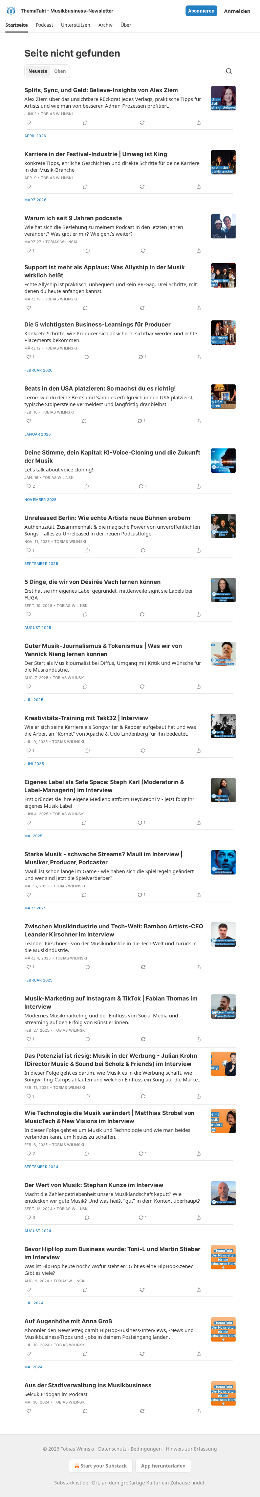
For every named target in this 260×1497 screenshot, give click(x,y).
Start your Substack (104, 1465)
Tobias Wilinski (57, 113)
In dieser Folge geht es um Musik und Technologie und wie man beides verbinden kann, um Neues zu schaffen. (107, 1133)
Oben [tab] (60, 71)
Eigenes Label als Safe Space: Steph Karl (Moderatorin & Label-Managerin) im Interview (104, 786)
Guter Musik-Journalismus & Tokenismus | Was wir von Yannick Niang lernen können (103, 649)
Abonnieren (201, 11)
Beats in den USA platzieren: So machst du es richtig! (100, 388)
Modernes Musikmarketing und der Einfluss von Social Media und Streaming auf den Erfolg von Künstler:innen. (101, 1019)
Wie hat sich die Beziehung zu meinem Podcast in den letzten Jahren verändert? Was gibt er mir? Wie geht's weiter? (103, 230)
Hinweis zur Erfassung (191, 1449)
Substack (64, 1482)
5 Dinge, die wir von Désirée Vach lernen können (92, 581)
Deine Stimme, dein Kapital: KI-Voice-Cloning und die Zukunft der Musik (112, 456)
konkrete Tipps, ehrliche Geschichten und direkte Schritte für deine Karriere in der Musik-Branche (111, 166)
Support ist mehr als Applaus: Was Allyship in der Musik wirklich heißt (104, 271)
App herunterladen (163, 1465)
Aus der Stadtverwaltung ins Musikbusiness (88, 1385)
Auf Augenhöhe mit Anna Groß (68, 1321)
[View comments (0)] (85, 123)
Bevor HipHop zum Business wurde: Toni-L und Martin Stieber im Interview (112, 1253)
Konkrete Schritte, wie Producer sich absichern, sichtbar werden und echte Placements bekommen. (110, 336)
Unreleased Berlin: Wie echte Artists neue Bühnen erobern (107, 517)
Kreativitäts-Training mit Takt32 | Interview (86, 718)
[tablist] (47, 71)
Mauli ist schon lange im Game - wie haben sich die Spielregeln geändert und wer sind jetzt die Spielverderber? (109, 874)
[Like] (28, 123)
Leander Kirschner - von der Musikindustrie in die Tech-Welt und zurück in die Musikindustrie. (110, 946)
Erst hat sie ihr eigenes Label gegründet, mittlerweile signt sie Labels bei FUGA (108, 594)
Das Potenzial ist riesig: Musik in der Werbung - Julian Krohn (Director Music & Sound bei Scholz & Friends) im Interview (110, 1059)
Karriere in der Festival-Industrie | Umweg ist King (95, 154)
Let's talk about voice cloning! (58, 469)
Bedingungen (146, 1449)
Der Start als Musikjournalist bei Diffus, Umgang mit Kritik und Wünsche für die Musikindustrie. (112, 666)
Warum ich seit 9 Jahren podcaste (73, 218)
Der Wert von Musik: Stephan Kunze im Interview (93, 1185)
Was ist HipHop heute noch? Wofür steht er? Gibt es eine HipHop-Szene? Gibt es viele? (108, 1269)
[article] (130, 106)
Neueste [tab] (37, 71)
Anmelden (237, 10)
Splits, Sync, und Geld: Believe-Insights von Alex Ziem (101, 90)
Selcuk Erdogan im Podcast (55, 1394)
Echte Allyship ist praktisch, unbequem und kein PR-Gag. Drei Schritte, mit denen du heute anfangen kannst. (110, 287)
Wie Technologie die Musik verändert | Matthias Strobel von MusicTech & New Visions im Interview (109, 1117)
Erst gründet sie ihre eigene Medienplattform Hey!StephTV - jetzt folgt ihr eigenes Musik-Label (109, 802)
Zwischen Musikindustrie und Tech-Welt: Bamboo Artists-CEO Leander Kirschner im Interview (113, 930)
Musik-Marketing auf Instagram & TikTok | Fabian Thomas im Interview (111, 1002)
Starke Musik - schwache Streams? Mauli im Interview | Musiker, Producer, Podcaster (103, 858)
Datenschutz (112, 1449)
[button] (16, 25)
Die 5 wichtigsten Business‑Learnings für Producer (97, 324)
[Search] (229, 71)
